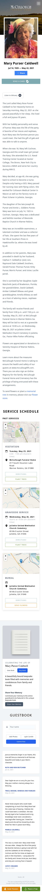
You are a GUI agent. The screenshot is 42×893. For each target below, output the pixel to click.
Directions (21, 474)
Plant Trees (20, 479)
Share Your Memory (14, 704)
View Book (10, 670)
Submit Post (21, 742)
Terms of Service (27, 883)
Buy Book (22, 670)
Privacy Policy (15, 883)
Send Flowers (21, 605)
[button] (21, 430)
